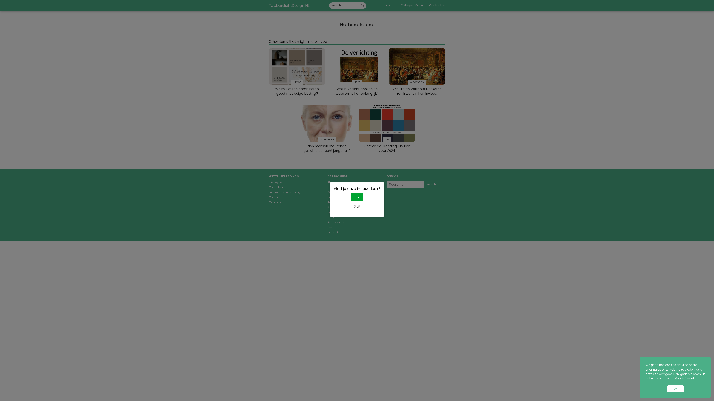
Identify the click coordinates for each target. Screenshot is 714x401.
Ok (675, 389)
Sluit (357, 206)
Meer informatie (686, 378)
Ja (357, 197)
